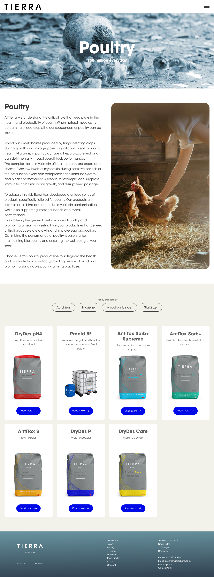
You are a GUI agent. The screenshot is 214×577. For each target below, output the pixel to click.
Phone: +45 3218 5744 (170, 557)
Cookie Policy (165, 567)
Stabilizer (111, 554)
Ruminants (112, 540)
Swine (110, 544)
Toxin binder (113, 558)
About (110, 561)
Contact (111, 565)
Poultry (110, 547)
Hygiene (111, 551)
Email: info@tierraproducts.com (174, 560)
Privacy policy (165, 564)
